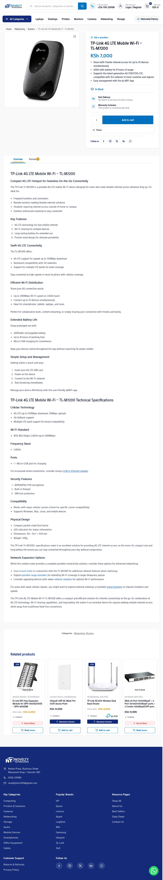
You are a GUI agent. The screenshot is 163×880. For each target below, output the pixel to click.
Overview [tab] (18, 159)
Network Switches (134, 697)
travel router (26, 570)
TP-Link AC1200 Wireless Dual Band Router (101, 702)
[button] (152, 6)
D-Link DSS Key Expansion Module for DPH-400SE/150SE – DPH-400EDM (27, 703)
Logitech (60, 821)
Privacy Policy (11, 869)
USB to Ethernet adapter (75, 470)
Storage (121, 19)
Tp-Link (60, 842)
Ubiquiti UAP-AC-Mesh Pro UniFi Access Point (63, 702)
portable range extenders (34, 575)
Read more (30, 730)
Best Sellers (118, 811)
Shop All (116, 800)
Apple (59, 816)
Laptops (39, 19)
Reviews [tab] (33, 159)
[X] (117, 141)
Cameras (92, 19)
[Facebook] (103, 141)
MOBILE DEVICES (20, 697)
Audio (7, 827)
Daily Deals (118, 816)
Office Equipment (13, 842)
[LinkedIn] (123, 141)
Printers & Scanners (14, 806)
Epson (59, 806)
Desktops (52, 19)
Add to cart (128, 119)
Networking (107, 19)
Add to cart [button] (67, 730)
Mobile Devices (12, 832)
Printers (66, 19)
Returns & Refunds (14, 864)
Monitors (78, 19)
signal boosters (114, 586)
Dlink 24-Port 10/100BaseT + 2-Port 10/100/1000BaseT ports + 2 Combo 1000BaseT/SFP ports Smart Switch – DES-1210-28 (140, 703)
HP (57, 800)
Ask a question (101, 37)
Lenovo (60, 811)
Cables (7, 848)
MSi (58, 827)
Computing (10, 800)
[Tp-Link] (112, 715)
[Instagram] (110, 141)
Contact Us (118, 821)
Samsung (61, 832)
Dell (58, 848)
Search (82, 6)
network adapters (63, 579)
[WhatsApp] (130, 141)
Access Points (56, 697)
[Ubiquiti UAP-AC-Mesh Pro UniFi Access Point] (65, 677)
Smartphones (11, 837)
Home (8, 29)
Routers (31, 29)
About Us (117, 806)
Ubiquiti (60, 837)
